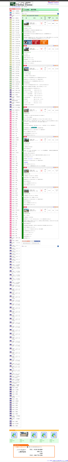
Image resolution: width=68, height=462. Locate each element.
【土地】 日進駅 (15, 425)
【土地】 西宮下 (15, 193)
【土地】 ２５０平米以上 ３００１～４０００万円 (16, 272)
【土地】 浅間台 (15, 118)
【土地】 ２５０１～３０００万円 (16, 254)
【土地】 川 (14, 154)
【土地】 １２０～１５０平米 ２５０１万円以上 (16, 327)
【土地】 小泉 (14, 161)
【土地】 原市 (14, 197)
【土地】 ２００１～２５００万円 (16, 251)
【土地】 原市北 (15, 199)
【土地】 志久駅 (15, 409)
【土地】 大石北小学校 (16, 62)
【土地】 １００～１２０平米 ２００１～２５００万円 (16, 349)
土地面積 (30, 15)
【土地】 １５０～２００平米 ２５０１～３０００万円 (16, 308)
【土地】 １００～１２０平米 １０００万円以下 (16, 360)
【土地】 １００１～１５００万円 (16, 246)
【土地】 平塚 (14, 212)
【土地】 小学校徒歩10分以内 (16, 103)
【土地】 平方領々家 (15, 210)
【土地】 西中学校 (15, 77)
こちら (58, 4)
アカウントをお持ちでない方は (53, 4)
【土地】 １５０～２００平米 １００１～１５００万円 (16, 319)
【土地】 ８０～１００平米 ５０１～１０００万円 (16, 371)
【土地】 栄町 (14, 167)
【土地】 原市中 (15, 201)
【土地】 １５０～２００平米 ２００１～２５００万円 (16, 312)
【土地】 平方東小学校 (16, 43)
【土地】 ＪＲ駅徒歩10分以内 (16, 97)
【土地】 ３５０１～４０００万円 (16, 260)
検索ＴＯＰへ (14, 0)
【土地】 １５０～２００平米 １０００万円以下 (16, 323)
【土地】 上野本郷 (15, 137)
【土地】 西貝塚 (15, 188)
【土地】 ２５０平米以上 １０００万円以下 (16, 283)
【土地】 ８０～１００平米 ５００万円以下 (16, 374)
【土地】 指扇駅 (15, 421)
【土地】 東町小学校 (15, 58)
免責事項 (54, 460)
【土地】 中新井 (15, 180)
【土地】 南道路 (15, 94)
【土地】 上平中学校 (15, 75)
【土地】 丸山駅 (15, 407)
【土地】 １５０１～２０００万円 (16, 249)
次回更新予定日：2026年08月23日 (53, 2)
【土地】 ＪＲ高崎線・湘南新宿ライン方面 (16, 385)
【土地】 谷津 (14, 233)
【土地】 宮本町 (15, 229)
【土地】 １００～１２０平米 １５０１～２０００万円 (16, 353)
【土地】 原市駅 (15, 403)
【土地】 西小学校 (15, 56)
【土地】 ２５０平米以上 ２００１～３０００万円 (16, 276)
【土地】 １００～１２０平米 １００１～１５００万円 (16, 357)
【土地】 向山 (14, 231)
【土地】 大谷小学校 (15, 24)
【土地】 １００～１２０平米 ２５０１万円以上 (16, 346)
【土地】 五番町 (15, 165)
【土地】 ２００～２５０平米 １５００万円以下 (16, 301)
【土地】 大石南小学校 (16, 41)
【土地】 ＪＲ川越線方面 (16, 419)
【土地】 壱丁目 (15, 129)
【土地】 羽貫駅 (15, 411)
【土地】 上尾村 (15, 116)
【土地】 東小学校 (15, 39)
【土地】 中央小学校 (15, 22)
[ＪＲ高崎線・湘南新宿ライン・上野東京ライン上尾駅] (55, 20)
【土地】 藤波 (14, 214)
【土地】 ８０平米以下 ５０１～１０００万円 (16, 380)
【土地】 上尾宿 (15, 114)
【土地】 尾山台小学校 (16, 37)
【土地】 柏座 (14, 144)
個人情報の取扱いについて (60, 460)
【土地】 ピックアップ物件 (16, 16)
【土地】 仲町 (14, 182)
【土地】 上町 (14, 150)
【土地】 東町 (14, 120)
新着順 (33, 15)
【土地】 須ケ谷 (15, 171)
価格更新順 (36, 15)
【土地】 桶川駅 (15, 387)
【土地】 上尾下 (15, 112)
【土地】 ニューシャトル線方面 (16, 397)
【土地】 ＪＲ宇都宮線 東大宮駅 (16, 416)
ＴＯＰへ (10, 0)
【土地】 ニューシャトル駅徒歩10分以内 (16, 100)
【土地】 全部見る (15, 240)
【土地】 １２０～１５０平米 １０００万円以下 (16, 342)
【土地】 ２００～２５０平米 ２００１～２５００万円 (16, 293)
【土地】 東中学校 (15, 79)
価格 (27, 15)
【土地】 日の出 (15, 205)
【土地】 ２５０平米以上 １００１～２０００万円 (16, 279)
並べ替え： (24, 15)
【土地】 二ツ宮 (15, 218)
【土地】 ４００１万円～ (16, 262)
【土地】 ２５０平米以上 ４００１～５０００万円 (16, 268)
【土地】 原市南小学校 (16, 45)
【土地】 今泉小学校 (15, 54)
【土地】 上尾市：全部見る (16, 238)
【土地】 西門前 (15, 195)
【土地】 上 (14, 148)
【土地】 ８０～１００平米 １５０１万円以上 (16, 364)
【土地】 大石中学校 (15, 71)
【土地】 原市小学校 (15, 30)
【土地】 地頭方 (15, 169)
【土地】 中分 (14, 186)
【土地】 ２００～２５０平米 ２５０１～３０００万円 (16, 290)
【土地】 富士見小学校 (16, 35)
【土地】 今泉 (14, 133)
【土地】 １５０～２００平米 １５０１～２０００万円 (16, 316)
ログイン (57, 0)
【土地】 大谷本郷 (15, 139)
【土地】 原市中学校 (15, 73)
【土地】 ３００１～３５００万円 (16, 257)
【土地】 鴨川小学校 (15, 47)
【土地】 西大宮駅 (15, 423)
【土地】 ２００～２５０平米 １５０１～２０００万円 (16, 297)
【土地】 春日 (14, 146)
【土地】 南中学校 (24, 6)
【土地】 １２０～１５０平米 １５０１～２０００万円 (16, 334)
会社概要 (66, 460)
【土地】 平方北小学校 (16, 60)
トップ (10, 6)
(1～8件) (25, 13)
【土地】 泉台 (14, 127)
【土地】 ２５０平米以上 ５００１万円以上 (16, 265)
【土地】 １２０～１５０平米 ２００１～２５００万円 (16, 331)
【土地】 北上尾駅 (15, 389)
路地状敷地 (26, 162)
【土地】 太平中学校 (15, 69)
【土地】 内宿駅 (15, 413)
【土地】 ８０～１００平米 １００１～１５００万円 (16, 367)
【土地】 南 (14, 227)
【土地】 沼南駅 (15, 405)
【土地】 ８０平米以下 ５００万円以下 (16, 382)
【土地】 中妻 (14, 184)
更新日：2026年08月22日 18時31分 (53, 1)
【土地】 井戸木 (15, 131)
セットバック (30, 158)
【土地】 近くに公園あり (16, 108)
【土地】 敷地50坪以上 (16, 92)
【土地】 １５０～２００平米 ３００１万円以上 (16, 305)
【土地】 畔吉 (14, 122)
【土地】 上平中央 (15, 152)
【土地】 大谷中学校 (15, 88)
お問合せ (51, 460)
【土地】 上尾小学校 (15, 20)
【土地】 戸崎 (14, 178)
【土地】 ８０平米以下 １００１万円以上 (16, 377)
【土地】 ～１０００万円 (16, 243)
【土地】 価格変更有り (16, 13)
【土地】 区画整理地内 (16, 105)
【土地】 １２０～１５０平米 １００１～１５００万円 (16, 338)
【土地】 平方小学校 (15, 26)
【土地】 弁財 (14, 220)
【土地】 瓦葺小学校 (15, 52)
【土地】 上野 (14, 135)
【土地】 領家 (14, 235)
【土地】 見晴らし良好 (16, 90)
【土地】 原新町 (15, 203)
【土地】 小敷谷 (15, 163)
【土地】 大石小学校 (15, 28)
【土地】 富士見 (15, 216)
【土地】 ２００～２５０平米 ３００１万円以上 (16, 286)
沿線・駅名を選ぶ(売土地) (16, 6)
